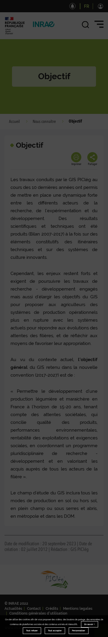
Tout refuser (32, 630)
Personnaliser (78, 630)
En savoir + (89, 624)
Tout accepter (55, 630)
